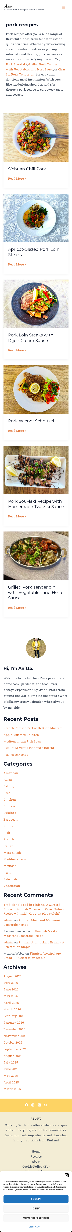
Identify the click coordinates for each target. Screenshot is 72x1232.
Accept (36, 1199)
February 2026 (13, 1016)
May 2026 (10, 996)
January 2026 (13, 1022)
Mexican (10, 866)
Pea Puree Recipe (15, 755)
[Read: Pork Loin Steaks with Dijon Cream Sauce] (36, 303)
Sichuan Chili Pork (27, 168)
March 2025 (12, 1089)
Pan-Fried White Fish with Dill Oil (28, 748)
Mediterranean (14, 859)
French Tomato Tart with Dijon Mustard (33, 728)
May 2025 (10, 1076)
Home (36, 1151)
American (10, 773)
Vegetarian (11, 886)
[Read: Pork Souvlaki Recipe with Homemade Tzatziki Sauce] (36, 470)
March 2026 (12, 1009)
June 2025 (10, 1069)
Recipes (36, 1156)
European (10, 819)
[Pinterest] (39, 1105)
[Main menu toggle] (64, 8)
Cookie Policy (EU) (36, 1166)
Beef (6, 793)
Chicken (9, 799)
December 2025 (14, 1029)
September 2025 (15, 1049)
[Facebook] (26, 1105)
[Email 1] (45, 1105)
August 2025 (12, 1056)
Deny (36, 1208)
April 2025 (11, 1082)
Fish (6, 833)
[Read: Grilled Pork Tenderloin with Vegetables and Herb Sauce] (36, 555)
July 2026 (10, 983)
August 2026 (12, 976)
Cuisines (9, 813)
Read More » (17, 178)
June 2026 (11, 989)
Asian (7, 780)
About (36, 1161)
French (8, 839)
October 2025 (12, 1042)
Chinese (9, 806)
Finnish (9, 826)
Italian (8, 846)
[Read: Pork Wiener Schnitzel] (36, 389)
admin (8, 920)
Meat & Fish (12, 853)
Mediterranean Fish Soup (22, 741)
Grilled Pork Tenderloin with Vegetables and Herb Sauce (35, 592)
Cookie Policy (34, 1227)
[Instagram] (33, 1105)
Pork (7, 873)
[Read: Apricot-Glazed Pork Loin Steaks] (36, 218)
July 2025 (10, 1062)
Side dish (10, 879)
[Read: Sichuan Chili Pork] (36, 137)
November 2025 (14, 1036)
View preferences (36, 1218)
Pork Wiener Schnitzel (31, 420)
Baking (8, 786)
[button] (67, 1175)
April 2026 (11, 1003)
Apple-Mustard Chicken (21, 735)
